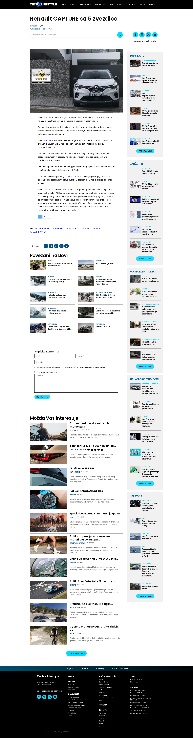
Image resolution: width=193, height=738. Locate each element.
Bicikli (50, 261)
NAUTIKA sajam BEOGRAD (139, 708)
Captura (68, 176)
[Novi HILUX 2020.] (86, 328)
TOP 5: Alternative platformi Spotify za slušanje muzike (150, 128)
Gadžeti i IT (146, 138)
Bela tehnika (103, 682)
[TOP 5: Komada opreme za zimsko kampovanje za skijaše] (135, 78)
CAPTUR (47, 140)
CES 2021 (145, 276)
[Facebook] (135, 34)
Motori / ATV (103, 716)
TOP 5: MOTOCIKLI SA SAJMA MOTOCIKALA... (106, 296)
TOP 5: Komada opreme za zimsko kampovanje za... (150, 80)
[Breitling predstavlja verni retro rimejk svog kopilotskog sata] (38, 281)
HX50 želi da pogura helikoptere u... (57, 312)
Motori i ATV (75, 430)
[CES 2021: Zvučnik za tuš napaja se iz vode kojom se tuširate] (135, 279)
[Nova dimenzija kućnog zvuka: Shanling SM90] (135, 354)
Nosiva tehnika (73, 697)
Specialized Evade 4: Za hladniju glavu (95, 513)
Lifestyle (47, 29)
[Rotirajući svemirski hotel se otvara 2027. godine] (135, 436)
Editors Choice (73, 687)
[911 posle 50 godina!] (86, 265)
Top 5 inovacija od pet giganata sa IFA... (150, 65)
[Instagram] (142, 34)
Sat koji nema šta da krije (86, 491)
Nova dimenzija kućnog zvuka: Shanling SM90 (148, 357)
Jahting (145, 533)
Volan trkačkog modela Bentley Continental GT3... (59, 327)
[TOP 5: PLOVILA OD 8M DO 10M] (135, 536)
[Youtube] (155, 34)
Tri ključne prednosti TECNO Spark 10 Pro (149, 231)
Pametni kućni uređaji (107, 698)
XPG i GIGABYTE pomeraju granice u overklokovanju (150, 216)
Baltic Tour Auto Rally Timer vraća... (93, 581)
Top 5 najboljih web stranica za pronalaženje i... (150, 406)
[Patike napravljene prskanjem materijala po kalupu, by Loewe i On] (48, 545)
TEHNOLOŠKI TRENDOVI (144, 379)
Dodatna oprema (74, 716)
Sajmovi (145, 90)
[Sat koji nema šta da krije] (48, 499)
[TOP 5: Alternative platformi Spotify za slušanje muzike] (135, 126)
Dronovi (71, 710)
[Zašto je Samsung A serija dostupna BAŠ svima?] (135, 199)
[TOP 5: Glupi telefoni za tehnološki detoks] (135, 184)
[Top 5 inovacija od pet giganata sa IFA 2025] (135, 63)
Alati (144, 289)
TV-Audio (102, 679)
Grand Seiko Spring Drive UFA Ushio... (94, 559)
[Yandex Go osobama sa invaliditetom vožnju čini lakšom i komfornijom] (135, 386)
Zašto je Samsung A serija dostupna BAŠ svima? (150, 201)
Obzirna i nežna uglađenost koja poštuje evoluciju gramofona (149, 310)
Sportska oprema (77, 543)
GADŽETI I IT (137, 163)
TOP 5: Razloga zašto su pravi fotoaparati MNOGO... (148, 422)
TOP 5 (144, 108)
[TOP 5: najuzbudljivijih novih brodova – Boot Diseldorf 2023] (135, 93)
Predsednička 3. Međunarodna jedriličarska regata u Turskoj (150, 552)
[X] (148, 34)
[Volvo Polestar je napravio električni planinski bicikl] (86, 312)
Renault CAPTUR (38, 232)
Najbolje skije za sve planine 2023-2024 (57, 296)
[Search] (120, 35)
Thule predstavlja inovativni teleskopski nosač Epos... (106, 281)
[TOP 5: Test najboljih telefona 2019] (135, 141)
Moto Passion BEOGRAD (138, 702)
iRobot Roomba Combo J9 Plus (149, 343)
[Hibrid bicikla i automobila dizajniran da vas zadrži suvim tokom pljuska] (38, 265)
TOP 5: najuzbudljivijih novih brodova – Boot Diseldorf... (149, 97)
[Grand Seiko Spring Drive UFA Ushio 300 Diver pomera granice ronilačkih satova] (48, 567)
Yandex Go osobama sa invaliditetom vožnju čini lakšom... (150, 390)
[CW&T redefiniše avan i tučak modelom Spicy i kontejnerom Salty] (135, 291)
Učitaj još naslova (75, 653)
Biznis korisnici (135, 682)
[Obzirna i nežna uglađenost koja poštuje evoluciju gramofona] (135, 307)
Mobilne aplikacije (150, 384)
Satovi (73, 495)
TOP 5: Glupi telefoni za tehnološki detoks (150, 186)
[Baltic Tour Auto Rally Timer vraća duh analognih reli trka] (48, 590)
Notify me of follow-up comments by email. (91, 367)
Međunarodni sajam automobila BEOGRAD (141, 699)
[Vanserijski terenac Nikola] (135, 586)
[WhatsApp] (56, 246)
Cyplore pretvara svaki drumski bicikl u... (94, 628)
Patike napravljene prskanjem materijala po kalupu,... (90, 537)
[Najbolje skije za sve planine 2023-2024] (38, 297)
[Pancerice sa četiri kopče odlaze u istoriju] (135, 521)
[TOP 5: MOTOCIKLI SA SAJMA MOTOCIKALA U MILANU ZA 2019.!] (86, 297)
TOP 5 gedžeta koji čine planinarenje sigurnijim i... (150, 113)
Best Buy (71, 684)
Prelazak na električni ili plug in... (91, 604)
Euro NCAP (72, 228)
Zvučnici (102, 692)
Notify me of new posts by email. (47, 372)
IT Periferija (72, 713)
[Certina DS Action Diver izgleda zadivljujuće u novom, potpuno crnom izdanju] (135, 503)
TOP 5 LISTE (137, 55)
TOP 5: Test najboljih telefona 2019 (150, 142)
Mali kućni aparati (105, 687)
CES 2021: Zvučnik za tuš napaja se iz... (150, 280)
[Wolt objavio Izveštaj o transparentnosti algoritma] (135, 452)
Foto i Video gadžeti (75, 702)
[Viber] (66, 246)
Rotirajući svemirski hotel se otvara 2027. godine (150, 439)
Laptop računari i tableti (76, 705)
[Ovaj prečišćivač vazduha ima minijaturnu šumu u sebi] (135, 324)
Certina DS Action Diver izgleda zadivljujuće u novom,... (149, 507)
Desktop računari (74, 708)
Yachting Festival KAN (138, 710)
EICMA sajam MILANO (104, 292)
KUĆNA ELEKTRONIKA (143, 271)
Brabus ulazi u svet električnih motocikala (89, 425)
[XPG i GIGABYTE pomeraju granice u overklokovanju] (135, 214)
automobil (44, 228)
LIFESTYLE (136, 496)
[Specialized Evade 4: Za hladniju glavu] (48, 522)
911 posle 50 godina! (105, 263)
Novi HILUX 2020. (103, 326)
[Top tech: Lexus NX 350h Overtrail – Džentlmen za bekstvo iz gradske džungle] (48, 454)
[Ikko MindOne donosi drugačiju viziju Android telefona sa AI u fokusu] (135, 244)
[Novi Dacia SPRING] (48, 477)
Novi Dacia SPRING (82, 468)
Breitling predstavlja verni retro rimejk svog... (59, 280)
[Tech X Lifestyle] (43, 4)
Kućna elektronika (150, 304)
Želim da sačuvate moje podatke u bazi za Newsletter (55, 367)
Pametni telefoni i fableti (77, 700)
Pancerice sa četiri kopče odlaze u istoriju (150, 523)
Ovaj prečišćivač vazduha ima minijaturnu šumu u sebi (150, 328)
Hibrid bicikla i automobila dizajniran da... (60, 264)
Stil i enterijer (104, 695)
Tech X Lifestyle (48, 676)
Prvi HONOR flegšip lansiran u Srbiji (150, 172)
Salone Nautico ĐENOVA (139, 713)
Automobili (35, 29)
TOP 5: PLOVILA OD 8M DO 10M (150, 537)
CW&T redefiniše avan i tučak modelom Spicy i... (150, 294)
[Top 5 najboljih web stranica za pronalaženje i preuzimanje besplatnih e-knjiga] (135, 404)
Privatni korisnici (136, 679)
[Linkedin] (61, 246)
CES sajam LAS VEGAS (138, 690)
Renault (97, 228)
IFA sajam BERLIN (149, 60)
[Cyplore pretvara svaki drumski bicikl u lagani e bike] (48, 635)
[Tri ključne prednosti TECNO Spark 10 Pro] (135, 229)
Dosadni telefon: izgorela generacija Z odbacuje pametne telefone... (150, 473)
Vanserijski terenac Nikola (150, 587)
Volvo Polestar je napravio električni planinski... (108, 312)
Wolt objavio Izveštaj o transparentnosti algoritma (149, 455)
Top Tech (74, 449)
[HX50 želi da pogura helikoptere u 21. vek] (38, 312)
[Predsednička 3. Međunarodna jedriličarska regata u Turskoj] (135, 549)
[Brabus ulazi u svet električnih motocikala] (48, 432)
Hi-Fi (144, 352)
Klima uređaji (104, 685)
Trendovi (146, 123)
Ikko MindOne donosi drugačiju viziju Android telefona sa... (149, 248)
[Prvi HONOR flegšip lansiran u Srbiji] (135, 171)
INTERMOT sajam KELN (138, 705)
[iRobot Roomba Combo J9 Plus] (135, 342)
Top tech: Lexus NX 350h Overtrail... (93, 446)
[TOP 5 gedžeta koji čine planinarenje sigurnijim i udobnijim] (135, 111)
